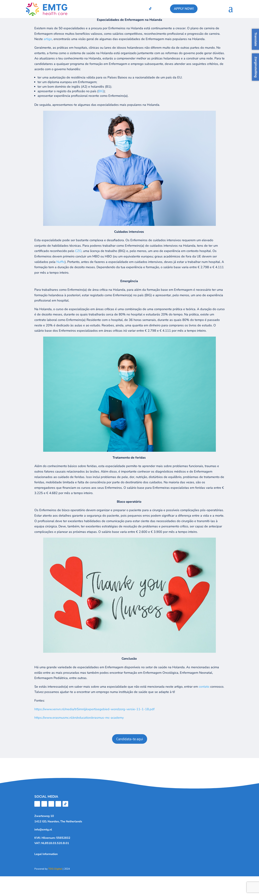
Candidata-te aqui (129, 739)
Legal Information (46, 854)
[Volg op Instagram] (129, 8)
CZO (78, 251)
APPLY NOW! (184, 9)
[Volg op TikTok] (150, 8)
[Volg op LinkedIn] (136, 8)
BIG (101, 91)
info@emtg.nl (43, 830)
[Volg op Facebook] (122, 8)
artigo (48, 39)
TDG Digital (55, 868)
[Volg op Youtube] (143, 8)
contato (204, 686)
